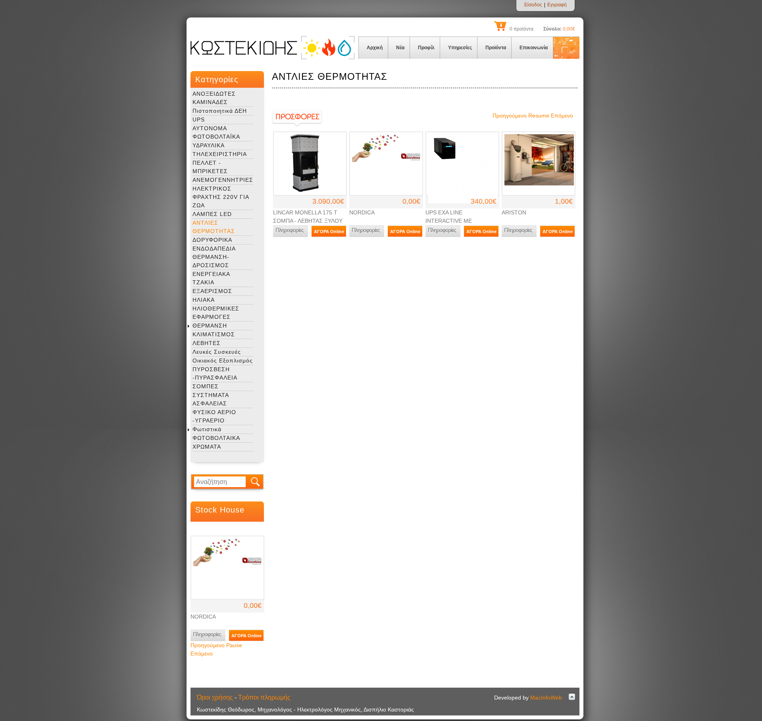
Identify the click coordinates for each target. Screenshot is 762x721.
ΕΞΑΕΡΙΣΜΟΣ (212, 291)
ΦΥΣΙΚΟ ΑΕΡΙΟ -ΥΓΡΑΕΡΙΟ (214, 416)
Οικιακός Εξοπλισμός (222, 360)
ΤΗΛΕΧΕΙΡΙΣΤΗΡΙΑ (219, 154)
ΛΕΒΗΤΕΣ (206, 343)
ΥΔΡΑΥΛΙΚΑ (208, 145)
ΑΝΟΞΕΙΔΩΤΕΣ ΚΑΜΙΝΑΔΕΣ (214, 98)
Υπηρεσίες (460, 47)
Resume (538, 115)
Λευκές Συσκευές (216, 352)
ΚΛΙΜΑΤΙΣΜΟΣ (213, 334)
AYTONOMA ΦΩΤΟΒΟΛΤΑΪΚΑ (216, 132)
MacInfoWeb (546, 697)
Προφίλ (426, 47)
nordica (203, 616)
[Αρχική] (272, 57)
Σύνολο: (552, 29)
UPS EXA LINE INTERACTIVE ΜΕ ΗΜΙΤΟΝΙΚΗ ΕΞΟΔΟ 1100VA (461, 220)
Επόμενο (201, 653)
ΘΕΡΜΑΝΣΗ (209, 325)
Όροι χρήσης (215, 697)
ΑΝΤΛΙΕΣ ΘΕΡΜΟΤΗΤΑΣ (213, 227)
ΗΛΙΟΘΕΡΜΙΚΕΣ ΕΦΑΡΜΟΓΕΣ (215, 312)
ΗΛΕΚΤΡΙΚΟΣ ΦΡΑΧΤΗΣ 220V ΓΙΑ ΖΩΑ (220, 196)
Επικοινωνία (534, 47)
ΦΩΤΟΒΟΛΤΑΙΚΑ (216, 438)
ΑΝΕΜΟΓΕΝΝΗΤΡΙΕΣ (222, 180)
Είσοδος (533, 5)
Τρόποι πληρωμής (264, 697)
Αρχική (375, 47)
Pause (234, 645)
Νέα (400, 47)
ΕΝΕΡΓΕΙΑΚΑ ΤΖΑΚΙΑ (211, 278)
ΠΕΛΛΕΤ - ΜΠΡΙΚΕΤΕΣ (210, 167)
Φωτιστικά (206, 429)
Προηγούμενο (207, 645)
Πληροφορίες (207, 634)
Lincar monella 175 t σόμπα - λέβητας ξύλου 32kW (308, 220)
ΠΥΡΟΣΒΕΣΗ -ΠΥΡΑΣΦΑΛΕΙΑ (214, 373)
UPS (198, 119)
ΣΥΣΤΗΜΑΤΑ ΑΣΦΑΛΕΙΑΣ (210, 399)
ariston (514, 212)
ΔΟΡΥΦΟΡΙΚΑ (212, 240)
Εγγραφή (557, 5)
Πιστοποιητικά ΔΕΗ (219, 111)
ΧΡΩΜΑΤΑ (206, 446)
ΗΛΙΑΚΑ (203, 300)
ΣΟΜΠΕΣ (205, 386)
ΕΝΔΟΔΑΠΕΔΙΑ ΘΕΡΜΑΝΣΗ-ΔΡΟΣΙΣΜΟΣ (213, 256)
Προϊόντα (495, 47)
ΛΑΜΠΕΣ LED (212, 214)
